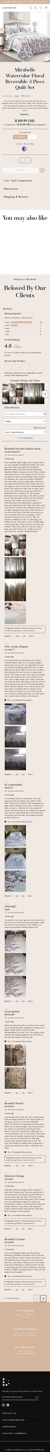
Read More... (25, 114)
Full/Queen (20, 137)
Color (25, 144)
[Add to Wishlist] (42, 170)
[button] (25, 125)
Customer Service (13, 1420)
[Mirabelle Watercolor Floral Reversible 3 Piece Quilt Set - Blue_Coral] (5, 266)
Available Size (25, 132)
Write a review (25, 96)
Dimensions (11, 189)
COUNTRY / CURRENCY (14, 1433)
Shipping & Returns (16, 197)
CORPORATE (9, 1427)
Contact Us (9, 1413)
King (32, 137)
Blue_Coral (24, 148)
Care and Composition (18, 181)
